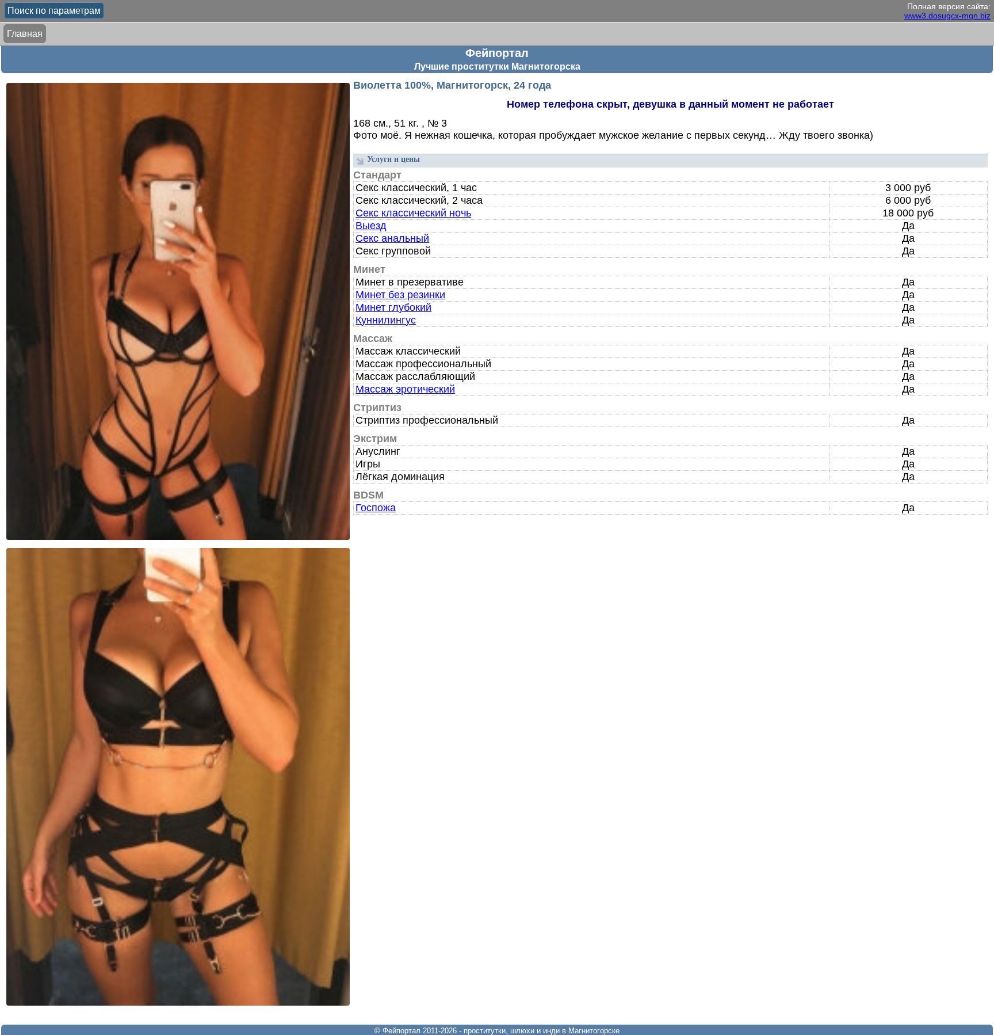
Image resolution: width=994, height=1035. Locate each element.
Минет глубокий (393, 307)
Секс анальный (392, 238)
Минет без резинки (400, 294)
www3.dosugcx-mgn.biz (947, 15)
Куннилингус (385, 320)
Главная (25, 34)
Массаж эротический (405, 389)
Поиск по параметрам (54, 11)
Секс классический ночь (413, 213)
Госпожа (375, 507)
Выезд (371, 225)
